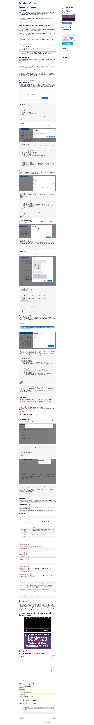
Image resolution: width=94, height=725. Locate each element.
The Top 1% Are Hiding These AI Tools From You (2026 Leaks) (68, 59)
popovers (20, 222)
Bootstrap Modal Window (23, 20)
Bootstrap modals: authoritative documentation (31, 653)
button (27, 319)
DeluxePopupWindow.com (29, 3)
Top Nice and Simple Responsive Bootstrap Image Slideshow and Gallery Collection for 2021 (68, 51)
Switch (20, 506)
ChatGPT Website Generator (67, 22)
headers (22, 86)
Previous (21, 718)
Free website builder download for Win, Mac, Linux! (67, 44)
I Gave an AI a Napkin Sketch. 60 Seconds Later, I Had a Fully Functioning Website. (68, 61)
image (25, 524)
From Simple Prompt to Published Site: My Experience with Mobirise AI (68, 63)
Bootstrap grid (24, 253)
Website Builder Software (66, 28)
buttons (26, 317)
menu (54, 27)
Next (54, 718)
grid (22, 254)
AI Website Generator (67, 8)
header (22, 85)
